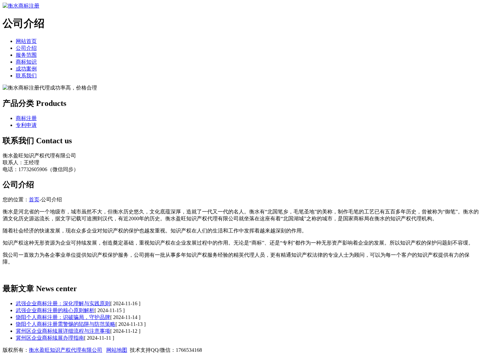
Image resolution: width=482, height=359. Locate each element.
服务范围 (26, 55)
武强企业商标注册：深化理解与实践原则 (63, 303)
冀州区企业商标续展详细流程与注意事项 (63, 331)
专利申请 (26, 125)
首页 (34, 199)
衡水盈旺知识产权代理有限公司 (65, 350)
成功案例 (26, 68)
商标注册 (26, 118)
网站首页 (26, 41)
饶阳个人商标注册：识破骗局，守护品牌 (63, 317)
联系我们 (26, 75)
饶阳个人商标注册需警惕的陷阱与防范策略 (65, 324)
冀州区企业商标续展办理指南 (50, 338)
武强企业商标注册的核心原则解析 (55, 310)
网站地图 (116, 350)
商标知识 (26, 62)
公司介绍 (26, 48)
